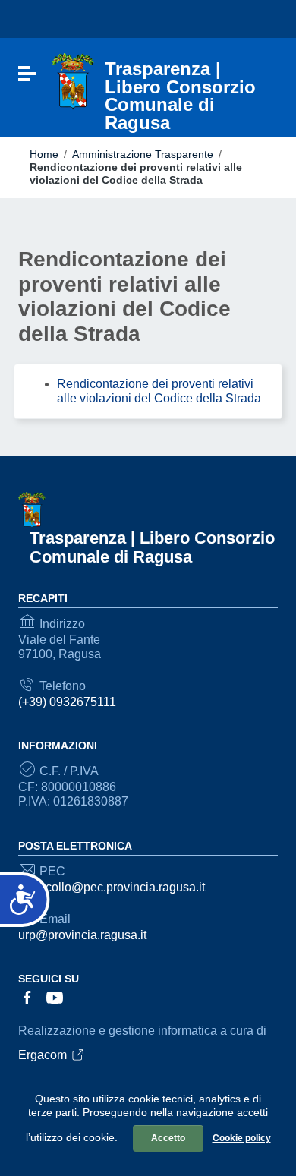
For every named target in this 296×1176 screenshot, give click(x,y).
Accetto (168, 1138)
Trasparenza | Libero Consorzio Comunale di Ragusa (152, 547)
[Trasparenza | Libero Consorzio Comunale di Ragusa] (73, 80)
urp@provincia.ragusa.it (82, 935)
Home (44, 154)
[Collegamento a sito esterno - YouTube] (55, 996)
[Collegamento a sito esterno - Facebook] (27, 996)
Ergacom (42, 1054)
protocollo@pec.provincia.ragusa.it (111, 887)
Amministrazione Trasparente (142, 154)
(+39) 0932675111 (67, 701)
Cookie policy (242, 1138)
